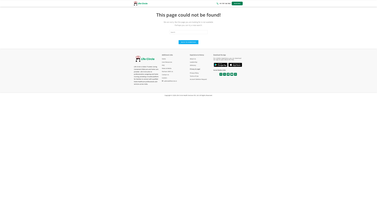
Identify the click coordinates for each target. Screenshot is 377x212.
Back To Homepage (188, 42)
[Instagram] (235, 74)
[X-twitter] (224, 74)
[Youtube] (231, 74)
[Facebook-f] (220, 74)
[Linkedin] (228, 74)
